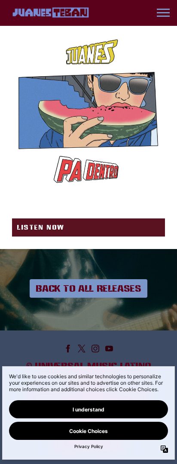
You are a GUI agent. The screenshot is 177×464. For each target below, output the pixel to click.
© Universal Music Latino (88, 366)
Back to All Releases (88, 288)
